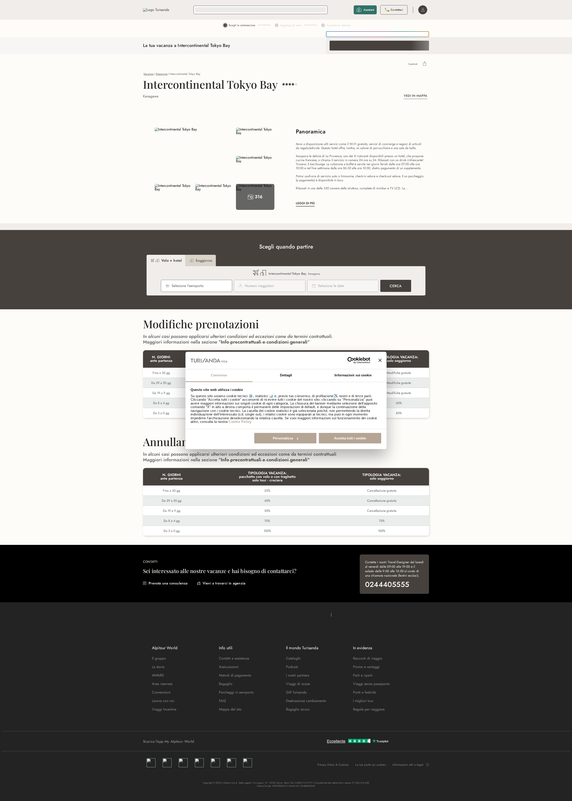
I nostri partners (297, 675)
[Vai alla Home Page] (156, 10)
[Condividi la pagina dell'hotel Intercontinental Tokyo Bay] (425, 64)
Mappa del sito (230, 709)
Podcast (292, 666)
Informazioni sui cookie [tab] (352, 375)
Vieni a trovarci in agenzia (224, 583)
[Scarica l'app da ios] (207, 741)
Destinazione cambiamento (306, 700)
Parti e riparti (362, 675)
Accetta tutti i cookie (350, 438)
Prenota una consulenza (168, 583)
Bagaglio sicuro (297, 709)
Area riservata (162, 683)
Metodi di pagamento (235, 675)
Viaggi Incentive (164, 709)
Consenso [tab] (219, 375)
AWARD (158, 675)
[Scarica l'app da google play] (202, 741)
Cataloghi (293, 658)
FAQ (222, 700)
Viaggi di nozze (298, 683)
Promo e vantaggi (366, 666)
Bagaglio (225, 683)
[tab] (166, 260)
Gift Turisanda (296, 692)
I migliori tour (363, 700)
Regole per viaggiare (369, 709)
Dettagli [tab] (286, 375)
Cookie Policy (240, 422)
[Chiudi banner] (380, 360)
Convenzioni (161, 692)
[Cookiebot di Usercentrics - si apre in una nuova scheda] (350, 360)
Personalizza (283, 438)
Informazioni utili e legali (408, 765)
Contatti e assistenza (234, 658)
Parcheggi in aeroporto (236, 692)
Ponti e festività (364, 692)
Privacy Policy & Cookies (333, 765)
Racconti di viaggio (367, 658)
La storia (158, 666)
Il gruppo (159, 658)
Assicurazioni (229, 666)
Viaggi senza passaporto (371, 683)
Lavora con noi (163, 700)
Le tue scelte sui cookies (370, 765)
